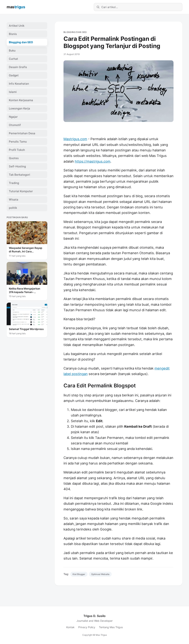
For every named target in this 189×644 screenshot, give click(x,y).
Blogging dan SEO (75, 32)
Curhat (13, 59)
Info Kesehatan (19, 83)
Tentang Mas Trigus (111, 627)
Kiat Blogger (79, 574)
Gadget (14, 75)
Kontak (70, 627)
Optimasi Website (100, 574)
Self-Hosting (17, 166)
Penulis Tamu (18, 141)
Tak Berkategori (19, 174)
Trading (14, 183)
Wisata (13, 199)
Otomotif (15, 125)
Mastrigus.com (75, 139)
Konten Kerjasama (21, 100)
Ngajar (13, 116)
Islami (13, 92)
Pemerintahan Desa (22, 133)
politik (13, 208)
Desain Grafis (18, 67)
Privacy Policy (86, 627)
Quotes (14, 158)
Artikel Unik (16, 25)
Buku (12, 50)
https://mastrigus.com (92, 161)
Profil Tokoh (17, 150)
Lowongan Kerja (19, 108)
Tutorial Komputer (21, 191)
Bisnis (13, 34)
